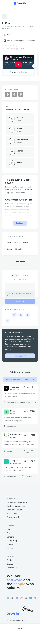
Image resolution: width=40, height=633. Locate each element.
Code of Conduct (14, 509)
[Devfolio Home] (20, 3)
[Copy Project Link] (7, 315)
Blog (9, 533)
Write (14, 275)
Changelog (12, 540)
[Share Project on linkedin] (7, 321)
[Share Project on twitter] (14, 315)
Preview (24, 275)
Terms (10, 548)
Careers (10, 536)
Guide (9, 560)
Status (10, 564)
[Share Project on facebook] (27, 315)
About (10, 529)
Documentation (14, 517)
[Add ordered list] (26, 279)
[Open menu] (3, 3)
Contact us (12, 567)
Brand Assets (13, 513)
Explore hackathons (16, 506)
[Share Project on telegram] (20, 315)
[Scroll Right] (34, 66)
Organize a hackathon (17, 502)
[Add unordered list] (23, 279)
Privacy (10, 544)
